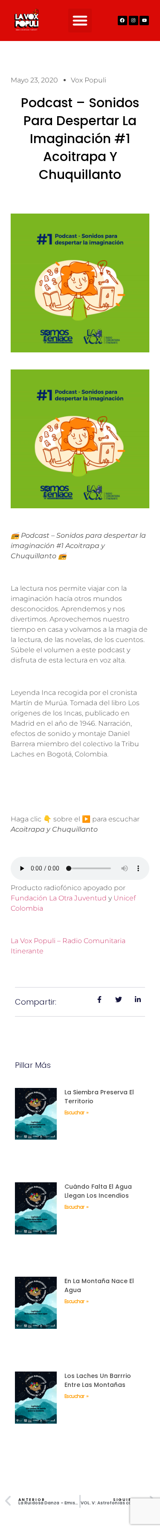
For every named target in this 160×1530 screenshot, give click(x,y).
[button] (80, 20)
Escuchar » (76, 1112)
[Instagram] (133, 20)
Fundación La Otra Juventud (59, 898)
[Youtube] (144, 20)
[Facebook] (122, 20)
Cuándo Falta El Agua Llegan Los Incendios (98, 1191)
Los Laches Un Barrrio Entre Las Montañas (97, 1380)
